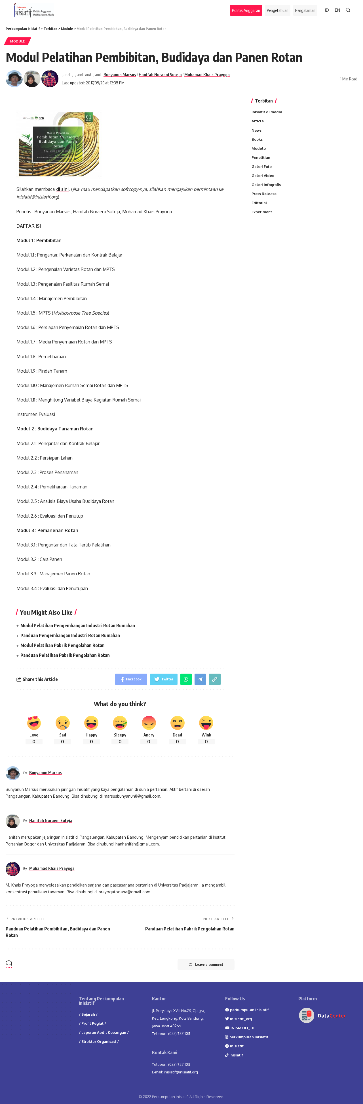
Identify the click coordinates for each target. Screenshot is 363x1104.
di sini (62, 189)
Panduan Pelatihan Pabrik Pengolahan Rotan (65, 655)
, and (66, 74)
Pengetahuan (277, 10)
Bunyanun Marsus (120, 74)
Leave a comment (209, 964)
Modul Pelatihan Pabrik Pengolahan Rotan (62, 645)
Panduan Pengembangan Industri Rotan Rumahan (70, 635)
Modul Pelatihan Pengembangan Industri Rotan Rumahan (77, 625)
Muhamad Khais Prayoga (207, 74)
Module (17, 41)
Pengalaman (305, 10)
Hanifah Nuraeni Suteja (160, 74)
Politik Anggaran (246, 10)
